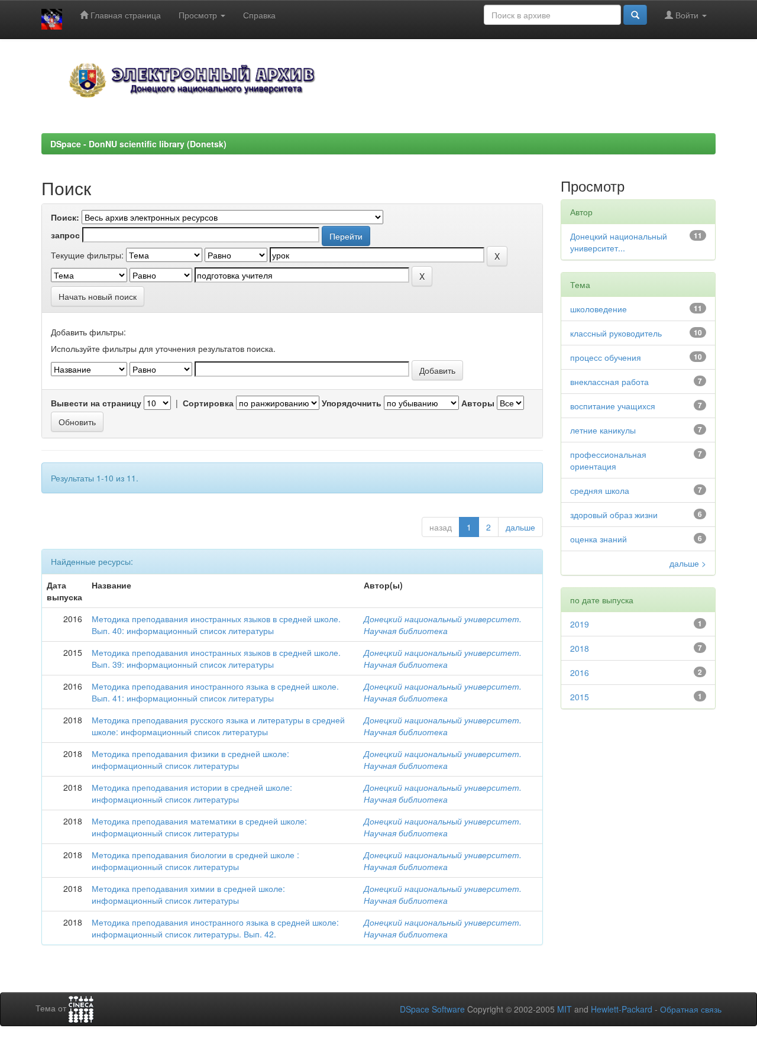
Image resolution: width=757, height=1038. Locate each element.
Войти (687, 15)
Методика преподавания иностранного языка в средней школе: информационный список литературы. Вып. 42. (215, 928)
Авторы (477, 403)
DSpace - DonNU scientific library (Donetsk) (138, 144)
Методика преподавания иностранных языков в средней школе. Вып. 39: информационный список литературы (216, 658)
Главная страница (124, 15)
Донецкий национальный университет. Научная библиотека (443, 624)
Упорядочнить (351, 403)
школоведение (598, 309)
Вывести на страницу (96, 403)
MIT (564, 1009)
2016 (579, 672)
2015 (579, 697)
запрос (65, 235)
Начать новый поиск (98, 296)
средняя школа (599, 490)
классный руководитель (616, 333)
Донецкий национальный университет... (618, 242)
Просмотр (199, 15)
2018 (579, 648)
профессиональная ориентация (608, 460)
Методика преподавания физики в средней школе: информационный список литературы (190, 759)
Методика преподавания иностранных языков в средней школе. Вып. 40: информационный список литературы (216, 624)
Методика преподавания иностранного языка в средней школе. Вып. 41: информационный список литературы (215, 692)
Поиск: (65, 217)
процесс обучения (605, 357)
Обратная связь (691, 1009)
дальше (520, 527)
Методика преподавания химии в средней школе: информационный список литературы (188, 894)
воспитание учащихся (612, 406)
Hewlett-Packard (621, 1009)
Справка (259, 15)
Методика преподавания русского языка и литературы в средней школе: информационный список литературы (218, 726)
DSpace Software (432, 1009)
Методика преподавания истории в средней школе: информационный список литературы (192, 793)
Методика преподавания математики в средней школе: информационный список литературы (199, 827)
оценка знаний (598, 539)
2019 (579, 624)
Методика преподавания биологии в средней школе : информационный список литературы (195, 860)
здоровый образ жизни (614, 514)
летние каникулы (603, 430)
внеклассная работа (609, 381)
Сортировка (208, 403)
